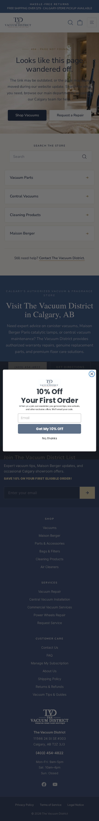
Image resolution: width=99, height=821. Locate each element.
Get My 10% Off (49, 428)
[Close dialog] (92, 374)
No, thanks (49, 438)
